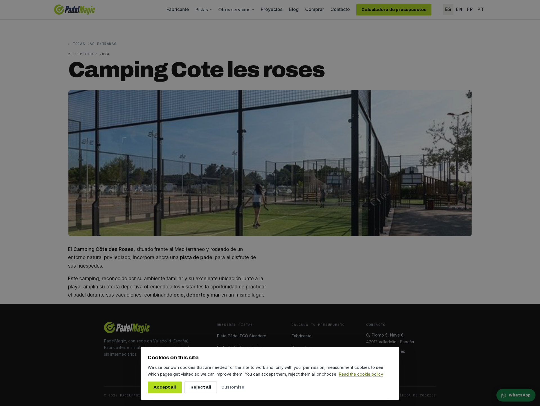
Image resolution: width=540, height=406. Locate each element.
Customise (232, 387)
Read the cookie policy (361, 374)
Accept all (165, 387)
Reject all (200, 387)
